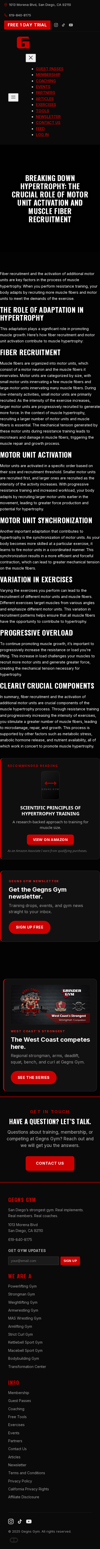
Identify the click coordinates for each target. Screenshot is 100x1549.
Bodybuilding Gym (23, 1358)
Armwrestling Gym (23, 1310)
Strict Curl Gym (20, 1334)
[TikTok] (63, 25)
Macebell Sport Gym (25, 1350)
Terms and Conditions (26, 1473)
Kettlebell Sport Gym (25, 1342)
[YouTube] (71, 25)
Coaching (16, 1409)
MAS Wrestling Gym (24, 1318)
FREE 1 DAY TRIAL (27, 24)
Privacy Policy (20, 1481)
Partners (15, 1441)
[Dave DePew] (13, 1540)
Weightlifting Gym (22, 1302)
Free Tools (17, 1417)
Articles (14, 1457)
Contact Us (50, 1163)
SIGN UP (70, 1261)
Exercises (16, 1424)
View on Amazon (50, 839)
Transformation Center (27, 1366)
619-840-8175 (20, 1239)
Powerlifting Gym (22, 1286)
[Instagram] (56, 25)
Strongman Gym (21, 1294)
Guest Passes (19, 1400)
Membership (18, 1392)
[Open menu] (13, 97)
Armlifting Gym (20, 1326)
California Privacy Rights (28, 1489)
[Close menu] (31, 58)
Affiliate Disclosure (23, 1497)
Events (13, 1433)
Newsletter (17, 1465)
